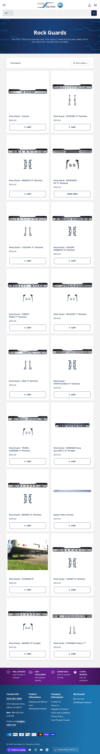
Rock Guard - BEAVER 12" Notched (25, 515)
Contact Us (56, 702)
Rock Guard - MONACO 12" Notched (25, 180)
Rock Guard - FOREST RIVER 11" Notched (19, 315)
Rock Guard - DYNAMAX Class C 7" (70, 643)
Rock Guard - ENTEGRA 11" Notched (70, 116)
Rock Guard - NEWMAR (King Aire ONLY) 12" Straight (67, 449)
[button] (4, 5)
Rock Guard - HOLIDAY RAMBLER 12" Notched (64, 248)
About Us (55, 705)
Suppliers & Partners (60, 709)
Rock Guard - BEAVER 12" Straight (25, 643)
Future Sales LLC (19, 744)
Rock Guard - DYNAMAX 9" (21, 579)
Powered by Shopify (33, 744)
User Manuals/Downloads (38, 707)
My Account (78, 699)
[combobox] (55, 13)
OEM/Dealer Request (82, 702)
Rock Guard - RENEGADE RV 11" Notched (65, 181)
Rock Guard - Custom (19, 116)
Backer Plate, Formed (63, 515)
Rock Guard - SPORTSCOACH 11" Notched (67, 382)
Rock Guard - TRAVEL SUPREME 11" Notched (19, 449)
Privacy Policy (57, 716)
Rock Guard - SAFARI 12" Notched (69, 579)
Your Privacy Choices (60, 720)
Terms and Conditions (60, 713)
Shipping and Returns (38, 702)
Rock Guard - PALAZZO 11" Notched (70, 314)
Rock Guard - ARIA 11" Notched (23, 381)
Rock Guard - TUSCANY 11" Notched (26, 247)
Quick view (72, 194)
